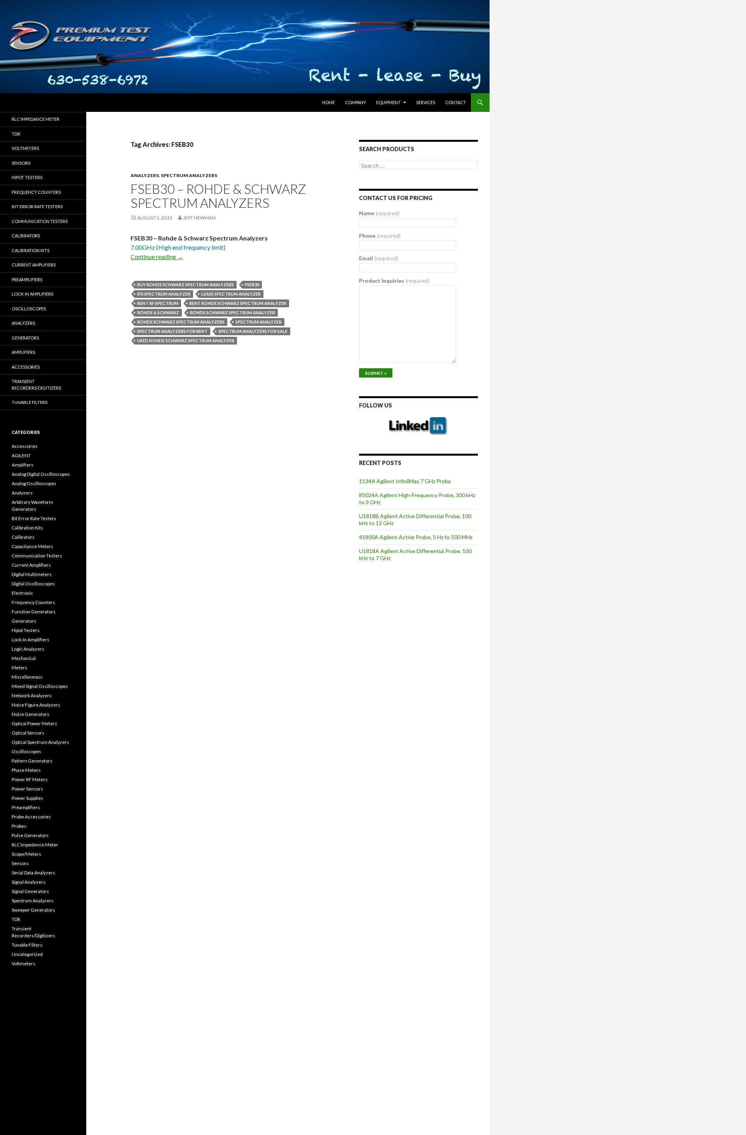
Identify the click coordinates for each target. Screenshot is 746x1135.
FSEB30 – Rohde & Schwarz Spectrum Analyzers (218, 196)
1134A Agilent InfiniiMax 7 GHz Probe (405, 481)
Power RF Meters (30, 779)
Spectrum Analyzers (189, 175)
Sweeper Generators (33, 910)
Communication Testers (40, 221)
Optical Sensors (28, 733)
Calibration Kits (30, 250)
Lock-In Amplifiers (30, 639)
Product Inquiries (394, 280)
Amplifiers (23, 352)
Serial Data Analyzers (33, 873)
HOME (328, 102)
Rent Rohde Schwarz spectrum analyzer (237, 303)
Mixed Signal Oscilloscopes (40, 686)
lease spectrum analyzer (231, 293)
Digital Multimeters (32, 574)
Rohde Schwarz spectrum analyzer (232, 312)
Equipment (388, 102)
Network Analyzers (32, 695)
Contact (455, 102)
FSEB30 (252, 284)
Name (379, 213)
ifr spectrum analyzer (163, 293)
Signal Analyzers (28, 882)
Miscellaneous (27, 677)
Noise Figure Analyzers (36, 705)
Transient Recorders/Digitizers (36, 384)
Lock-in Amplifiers (32, 293)
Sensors (21, 162)
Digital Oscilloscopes (33, 584)
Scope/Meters (26, 854)
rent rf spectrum (157, 303)
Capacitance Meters (32, 546)
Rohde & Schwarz (158, 312)
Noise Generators (30, 714)
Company (355, 102)
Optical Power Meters (34, 723)
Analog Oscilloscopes (34, 483)
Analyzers (145, 175)
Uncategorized (27, 954)
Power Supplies (27, 798)
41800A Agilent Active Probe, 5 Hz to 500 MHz (415, 537)
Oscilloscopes (29, 308)
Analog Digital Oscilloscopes (41, 474)
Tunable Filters (29, 402)
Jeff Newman (199, 218)
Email (378, 258)
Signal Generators (30, 891)
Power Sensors (27, 789)
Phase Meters (26, 770)
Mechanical (24, 658)
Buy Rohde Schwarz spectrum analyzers (185, 284)
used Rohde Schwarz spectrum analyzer (185, 340)
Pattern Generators (32, 761)
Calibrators (26, 235)
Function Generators (34, 612)
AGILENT (21, 455)
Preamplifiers (27, 279)
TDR (16, 133)
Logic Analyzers (28, 649)
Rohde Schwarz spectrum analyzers (181, 321)
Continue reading (157, 256)
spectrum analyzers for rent (172, 331)
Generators (25, 337)
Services (425, 102)
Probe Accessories (31, 817)
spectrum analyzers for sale (253, 331)
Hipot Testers (27, 177)
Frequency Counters (36, 192)
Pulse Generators (30, 835)
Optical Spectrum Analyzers (40, 742)
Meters (19, 667)
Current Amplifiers (34, 264)
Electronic (22, 593)
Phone (380, 235)
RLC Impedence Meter (35, 845)
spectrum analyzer (258, 321)
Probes (19, 826)
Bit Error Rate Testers (37, 206)
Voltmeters (25, 148)
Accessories (26, 366)
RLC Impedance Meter (35, 119)
